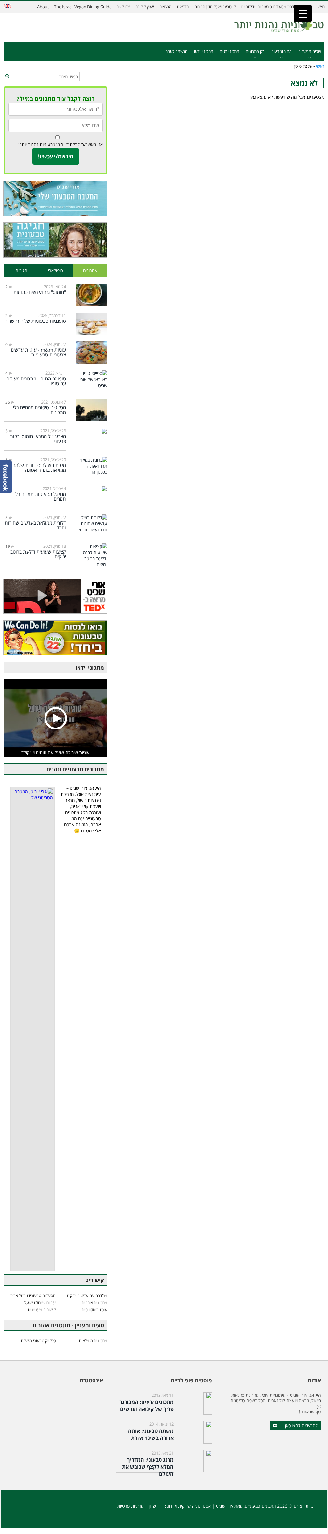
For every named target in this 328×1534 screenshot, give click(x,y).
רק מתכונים (255, 51)
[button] (7, 76)
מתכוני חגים (229, 51)
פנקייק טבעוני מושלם (38, 1341)
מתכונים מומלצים (93, 1341)
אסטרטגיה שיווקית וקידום (188, 1506)
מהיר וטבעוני (281, 51)
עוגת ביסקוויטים (94, 1310)
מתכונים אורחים (94, 1302)
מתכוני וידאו (203, 51)
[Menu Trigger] (303, 13)
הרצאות (165, 7)
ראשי (321, 7)
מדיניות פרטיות (130, 1506)
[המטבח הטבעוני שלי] (55, 198)
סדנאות (183, 7)
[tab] (90, 270)
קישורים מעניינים (42, 1310)
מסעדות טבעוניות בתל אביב (33, 1295)
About (43, 7)
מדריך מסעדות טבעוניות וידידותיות (269, 7)
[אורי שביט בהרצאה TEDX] (55, 596)
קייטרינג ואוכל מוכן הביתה (215, 7)
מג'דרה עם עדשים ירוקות (87, 1295)
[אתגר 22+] (55, 637)
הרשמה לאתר (177, 51)
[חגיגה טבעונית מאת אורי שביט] (55, 240)
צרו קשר (123, 7)
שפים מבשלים (309, 51)
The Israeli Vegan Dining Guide (82, 7)
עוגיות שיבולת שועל (40, 1302)
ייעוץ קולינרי (144, 7)
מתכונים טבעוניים (260, 1506)
